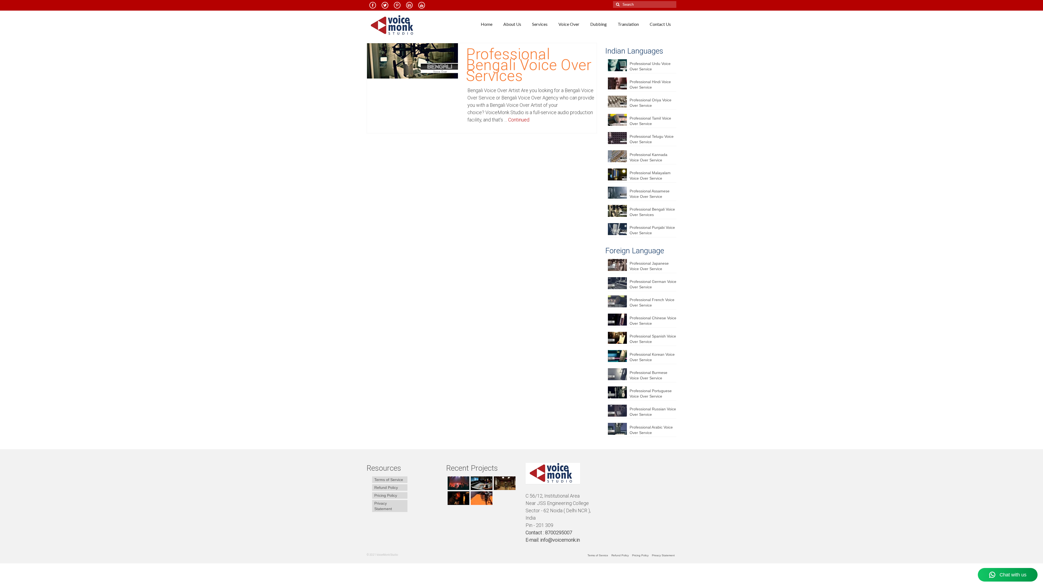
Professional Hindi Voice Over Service (650, 84)
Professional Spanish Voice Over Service (653, 339)
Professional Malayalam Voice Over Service (650, 175)
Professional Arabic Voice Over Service (651, 430)
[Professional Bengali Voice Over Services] (412, 60)
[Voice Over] (480, 498)
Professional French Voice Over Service (652, 302)
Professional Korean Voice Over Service (652, 357)
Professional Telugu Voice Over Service (652, 139)
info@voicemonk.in (560, 540)
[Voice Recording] (504, 483)
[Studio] (457, 498)
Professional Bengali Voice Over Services (652, 212)
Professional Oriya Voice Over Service (650, 103)
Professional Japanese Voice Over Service (649, 266)
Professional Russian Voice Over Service (653, 412)
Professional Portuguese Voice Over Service (651, 393)
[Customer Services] (457, 483)
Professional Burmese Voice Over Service (648, 375)
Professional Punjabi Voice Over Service (652, 230)
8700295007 (559, 532)
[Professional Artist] (480, 483)
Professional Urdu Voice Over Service (650, 66)
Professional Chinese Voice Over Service (653, 321)
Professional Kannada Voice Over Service (648, 157)
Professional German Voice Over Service (653, 284)
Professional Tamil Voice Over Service (650, 121)
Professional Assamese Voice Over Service (650, 194)
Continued (518, 120)
